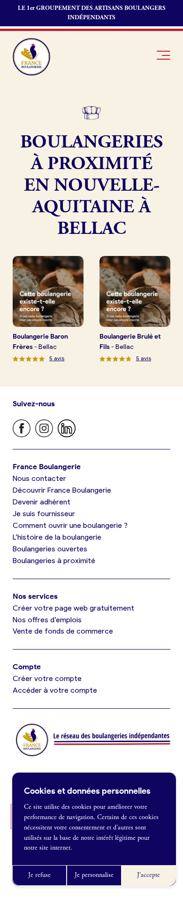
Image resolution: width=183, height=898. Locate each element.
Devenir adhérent (41, 501)
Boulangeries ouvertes (50, 548)
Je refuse (39, 875)
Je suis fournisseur (44, 513)
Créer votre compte (47, 678)
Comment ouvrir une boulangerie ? (70, 525)
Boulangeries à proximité (54, 560)
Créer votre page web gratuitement (73, 608)
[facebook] (21, 428)
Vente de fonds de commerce (63, 631)
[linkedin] (67, 428)
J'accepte (148, 875)
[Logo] (31, 57)
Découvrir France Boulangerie (62, 490)
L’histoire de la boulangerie (57, 537)
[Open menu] (163, 55)
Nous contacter (39, 478)
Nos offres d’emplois (47, 619)
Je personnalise (94, 875)
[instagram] (44, 428)
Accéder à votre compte (55, 690)
